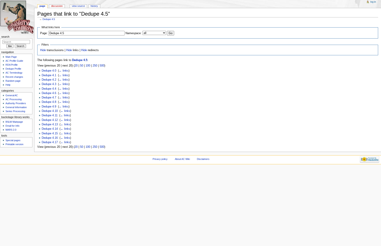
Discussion (57, 6)
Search (5, 36)
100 (88, 65)
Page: (44, 33)
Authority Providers (16, 103)
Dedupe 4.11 (50, 115)
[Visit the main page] (17, 17)
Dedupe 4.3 (49, 84)
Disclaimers (203, 159)
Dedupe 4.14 (50, 128)
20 (76, 65)
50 (81, 65)
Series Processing (15, 111)
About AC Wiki (182, 159)
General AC (12, 95)
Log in (373, 1)
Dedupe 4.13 (50, 124)
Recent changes (14, 77)
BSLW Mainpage (14, 121)
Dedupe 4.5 (49, 19)
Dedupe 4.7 (49, 97)
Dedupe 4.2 (49, 79)
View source (78, 6)
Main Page (11, 56)
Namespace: (133, 33)
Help (8, 84)
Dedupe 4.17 (50, 142)
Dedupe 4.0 (49, 70)
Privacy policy (160, 159)
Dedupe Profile (13, 68)
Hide (43, 50)
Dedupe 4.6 (49, 93)
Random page (13, 81)
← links (64, 70)
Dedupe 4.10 (50, 111)
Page (42, 6)
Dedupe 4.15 (50, 133)
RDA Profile (12, 64)
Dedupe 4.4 (49, 88)
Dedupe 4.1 (49, 75)
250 (95, 65)
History (94, 6)
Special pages (13, 140)
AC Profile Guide (14, 60)
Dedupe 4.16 (50, 137)
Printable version (14, 144)
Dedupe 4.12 (50, 120)
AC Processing (14, 99)
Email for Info (12, 125)
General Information (16, 107)
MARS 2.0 (11, 129)
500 (102, 65)
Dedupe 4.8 (49, 102)
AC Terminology (14, 72)
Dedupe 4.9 (49, 106)
